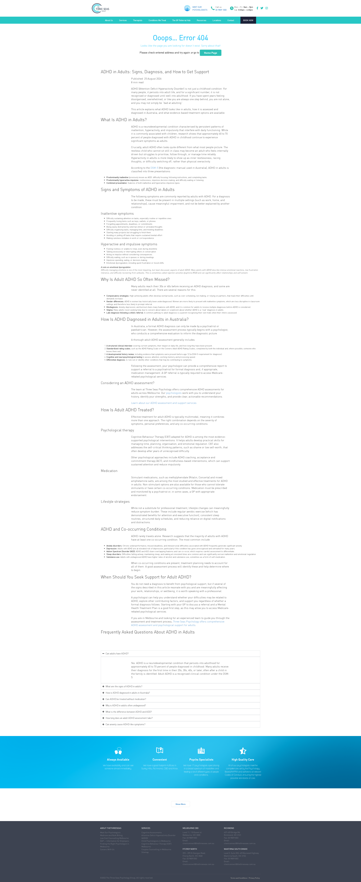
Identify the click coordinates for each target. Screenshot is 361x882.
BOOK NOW (248, 20)
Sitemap (145, 852)
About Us (109, 20)
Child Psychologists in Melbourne (155, 841)
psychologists (174, 392)
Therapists (137, 20)
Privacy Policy (254, 878)
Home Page (210, 52)
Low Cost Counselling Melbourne (114, 838)
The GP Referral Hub (181, 20)
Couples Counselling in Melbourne (156, 849)
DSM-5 (154, 167)
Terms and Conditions (239, 878)
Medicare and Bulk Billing (111, 835)
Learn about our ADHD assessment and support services (163, 402)
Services (123, 20)
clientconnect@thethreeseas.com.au (198, 843)
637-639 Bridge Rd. (232, 832)
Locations (217, 20)
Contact (230, 20)
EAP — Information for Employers (114, 841)
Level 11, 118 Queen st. (192, 832)
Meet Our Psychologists (110, 832)
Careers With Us (107, 849)
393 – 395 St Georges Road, (194, 853)
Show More (181, 804)
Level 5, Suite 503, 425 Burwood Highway (241, 853)
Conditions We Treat (157, 20)
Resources (201, 20)
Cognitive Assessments (151, 832)
